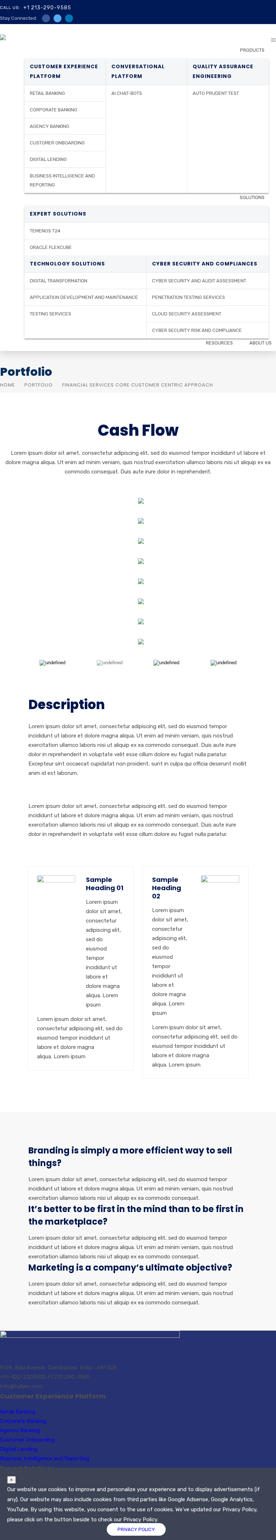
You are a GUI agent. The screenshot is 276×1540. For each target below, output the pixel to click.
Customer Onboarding (57, 142)
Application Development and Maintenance (84, 297)
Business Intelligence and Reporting (62, 180)
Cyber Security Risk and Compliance (197, 330)
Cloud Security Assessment (186, 313)
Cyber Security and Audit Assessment (199, 280)
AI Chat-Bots (126, 93)
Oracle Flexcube (51, 247)
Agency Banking (49, 126)
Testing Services (50, 313)
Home (7, 384)
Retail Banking (47, 93)
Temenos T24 (45, 230)
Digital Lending (48, 159)
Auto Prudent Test (216, 93)
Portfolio (38, 384)
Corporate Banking (53, 109)
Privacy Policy (136, 1529)
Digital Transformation (58, 280)
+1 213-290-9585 (47, 8)
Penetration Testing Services (188, 297)
